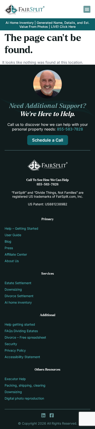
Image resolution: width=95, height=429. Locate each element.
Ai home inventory (18, 302)
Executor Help (15, 379)
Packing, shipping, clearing (25, 385)
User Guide (13, 235)
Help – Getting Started (21, 228)
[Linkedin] (43, 415)
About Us (12, 261)
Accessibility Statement (22, 357)
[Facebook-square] (51, 415)
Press (9, 248)
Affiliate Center (16, 254)
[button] (86, 9)
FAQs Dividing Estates (21, 331)
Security (11, 344)
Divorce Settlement (19, 296)
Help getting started (20, 324)
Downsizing (13, 289)
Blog (8, 241)
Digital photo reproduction (24, 398)
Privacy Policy (15, 350)
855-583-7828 (70, 129)
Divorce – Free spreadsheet (25, 337)
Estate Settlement (18, 283)
